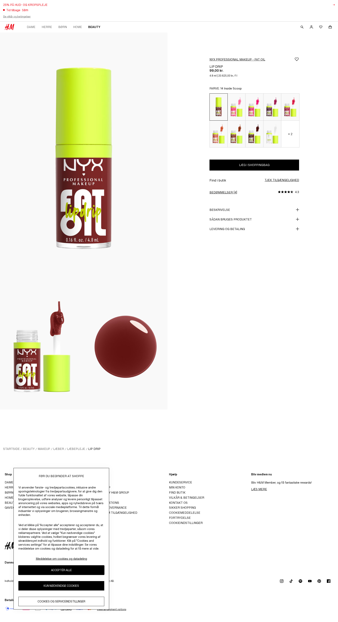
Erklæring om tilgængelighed (112, 512)
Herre (47, 27)
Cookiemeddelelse (184, 512)
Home (77, 27)
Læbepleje (76, 448)
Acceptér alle (61, 570)
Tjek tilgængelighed (282, 180)
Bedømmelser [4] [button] (223, 192)
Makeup (44, 448)
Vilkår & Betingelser (186, 497)
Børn (62, 27)
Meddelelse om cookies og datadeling (61, 558)
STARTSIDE (11, 448)
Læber (58, 448)
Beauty (94, 27)
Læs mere (259, 489)
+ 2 (290, 134)
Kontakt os (178, 502)
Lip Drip (94, 448)
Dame (31, 27)
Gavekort (13, 507)
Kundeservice (180, 482)
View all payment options (111, 609)
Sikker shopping (182, 507)
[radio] (218, 106)
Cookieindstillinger (186, 523)
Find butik (177, 492)
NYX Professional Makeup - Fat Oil (237, 59)
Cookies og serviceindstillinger (61, 601)
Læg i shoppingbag (254, 165)
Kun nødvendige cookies (61, 586)
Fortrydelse (180, 517)
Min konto (177, 487)
